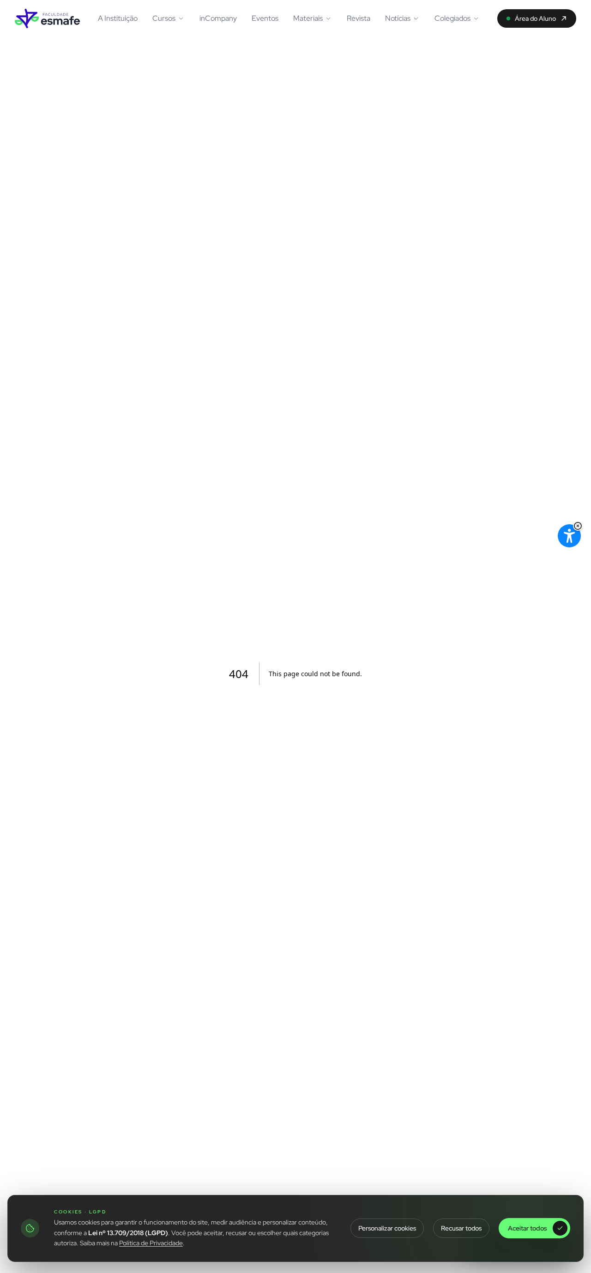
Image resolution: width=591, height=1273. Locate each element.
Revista (358, 18)
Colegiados (452, 18)
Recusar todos (461, 1228)
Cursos (163, 18)
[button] (578, 526)
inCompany (218, 18)
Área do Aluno (535, 18)
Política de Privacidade (151, 1243)
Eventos (265, 18)
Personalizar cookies (387, 1228)
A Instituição (118, 18)
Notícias (397, 18)
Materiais (308, 18)
